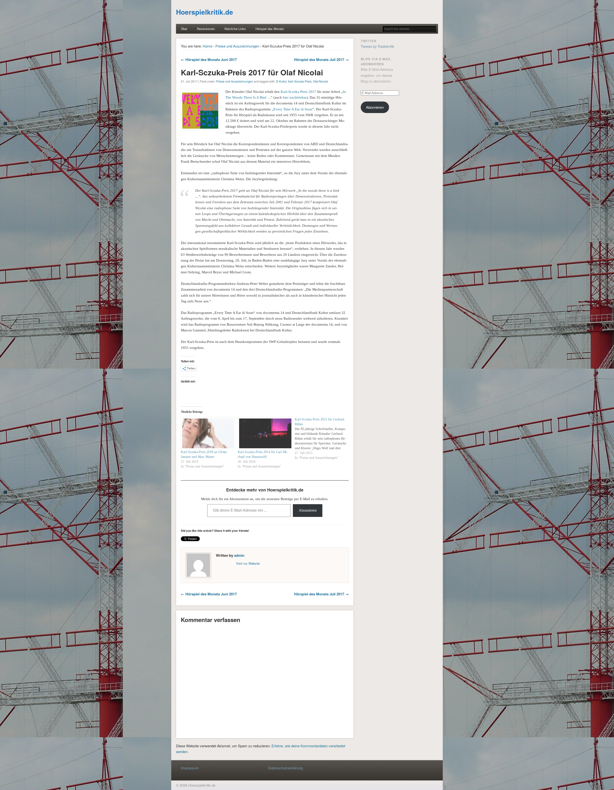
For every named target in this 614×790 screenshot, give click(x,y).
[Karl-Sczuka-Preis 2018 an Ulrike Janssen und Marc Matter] (207, 433)
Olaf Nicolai (320, 81)
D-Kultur (281, 81)
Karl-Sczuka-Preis (300, 81)
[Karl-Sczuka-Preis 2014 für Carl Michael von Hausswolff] (264, 433)
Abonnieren (308, 510)
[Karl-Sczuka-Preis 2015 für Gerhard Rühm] (323, 438)
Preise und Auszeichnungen (237, 45)
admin (239, 555)
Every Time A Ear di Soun (292, 109)
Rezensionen (206, 28)
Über (184, 28)
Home (207, 45)
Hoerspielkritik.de (204, 12)
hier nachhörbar (295, 97)
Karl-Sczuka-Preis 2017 (298, 92)
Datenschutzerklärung (285, 767)
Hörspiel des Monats (269, 28)
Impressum (190, 767)
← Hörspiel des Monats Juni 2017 (209, 59)
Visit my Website (248, 563)
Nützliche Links (235, 28)
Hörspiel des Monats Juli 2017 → (321, 59)
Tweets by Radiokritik (377, 46)
